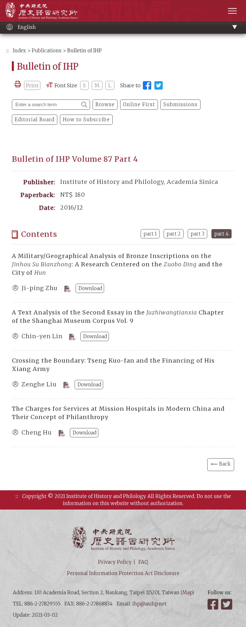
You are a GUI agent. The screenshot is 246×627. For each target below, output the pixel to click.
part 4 (221, 234)
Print (32, 85)
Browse (105, 104)
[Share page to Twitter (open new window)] (158, 85)
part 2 (174, 234)
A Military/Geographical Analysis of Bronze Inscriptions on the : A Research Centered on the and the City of (117, 264)
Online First (139, 104)
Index (19, 50)
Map (187, 592)
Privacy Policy (115, 562)
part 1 (150, 234)
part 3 (197, 234)
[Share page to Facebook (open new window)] (147, 85)
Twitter (227, 604)
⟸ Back (221, 464)
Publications (47, 50)
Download (90, 288)
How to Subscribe (86, 119)
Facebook (214, 604)
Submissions (180, 104)
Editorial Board (34, 119)
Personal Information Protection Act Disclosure (123, 573)
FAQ (143, 562)
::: (7, 50)
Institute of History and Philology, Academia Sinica (41, 10)
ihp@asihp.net (149, 604)
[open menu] (232, 10)
